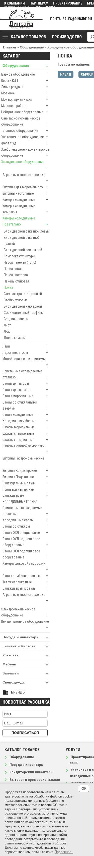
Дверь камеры (15, 338)
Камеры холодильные (25, 199)
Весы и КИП (24, 80)
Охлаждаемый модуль (25, 483)
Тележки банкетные (25, 582)
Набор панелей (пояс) (20, 262)
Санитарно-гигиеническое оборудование (24, 121)
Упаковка (26, 655)
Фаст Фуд (24, 143)
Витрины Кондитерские (25, 470)
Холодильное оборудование (24, 165)
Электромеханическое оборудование (24, 612)
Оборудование (25, 66)
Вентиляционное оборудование (25, 624)
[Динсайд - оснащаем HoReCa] (21, 19)
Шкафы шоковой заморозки (25, 449)
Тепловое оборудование (24, 130)
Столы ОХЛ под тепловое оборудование (25, 542)
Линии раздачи (24, 86)
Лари (25, 346)
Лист (7, 325)
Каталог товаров (28, 36)
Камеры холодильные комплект (25, 209)
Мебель (26, 664)
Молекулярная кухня (24, 99)
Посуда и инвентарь (26, 637)
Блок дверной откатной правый (22, 241)
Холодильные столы (25, 520)
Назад (65, 74)
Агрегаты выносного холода (25, 178)
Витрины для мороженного (25, 187)
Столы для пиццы (25, 383)
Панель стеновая (16, 281)
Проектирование (67, 3)
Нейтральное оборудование (24, 112)
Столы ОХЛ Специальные (25, 532)
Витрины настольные (25, 193)
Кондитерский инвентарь (31, 772)
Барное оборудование (24, 74)
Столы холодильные (25, 414)
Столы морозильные (25, 395)
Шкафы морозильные (25, 427)
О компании (14, 3)
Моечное (24, 93)
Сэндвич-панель (16, 319)
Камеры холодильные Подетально (25, 221)
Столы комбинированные (25, 575)
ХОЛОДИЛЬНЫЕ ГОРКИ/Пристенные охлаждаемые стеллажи (25, 508)
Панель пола (13, 269)
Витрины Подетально (25, 476)
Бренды (18, 692)
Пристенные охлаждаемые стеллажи (25, 374)
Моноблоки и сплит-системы (25, 362)
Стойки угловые (16, 300)
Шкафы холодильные (25, 439)
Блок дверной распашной (23, 250)
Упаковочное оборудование (24, 136)
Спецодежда (26, 682)
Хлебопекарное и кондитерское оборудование (25, 152)
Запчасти (26, 673)
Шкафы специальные (25, 433)
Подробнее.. (64, 852)
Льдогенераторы (25, 352)
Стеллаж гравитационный (23, 294)
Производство (67, 36)
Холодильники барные (25, 420)
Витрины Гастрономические (25, 461)
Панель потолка (16, 275)
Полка (8, 288)
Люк (7, 331)
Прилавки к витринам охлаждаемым (25, 492)
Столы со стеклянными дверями (25, 405)
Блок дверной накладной (23, 306)
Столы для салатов (25, 389)
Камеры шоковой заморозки (25, 566)
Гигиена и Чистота (26, 646)
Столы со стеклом (25, 526)
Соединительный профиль (23, 313)
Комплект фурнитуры (19, 256)
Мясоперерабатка (24, 105)
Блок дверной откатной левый (27, 231)
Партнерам (39, 3)
